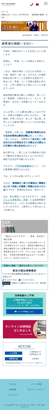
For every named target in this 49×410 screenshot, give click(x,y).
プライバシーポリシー (36, 390)
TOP (3, 12)
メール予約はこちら (26, 312)
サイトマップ (12, 395)
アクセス (12, 384)
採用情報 (12, 390)
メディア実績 (36, 384)
